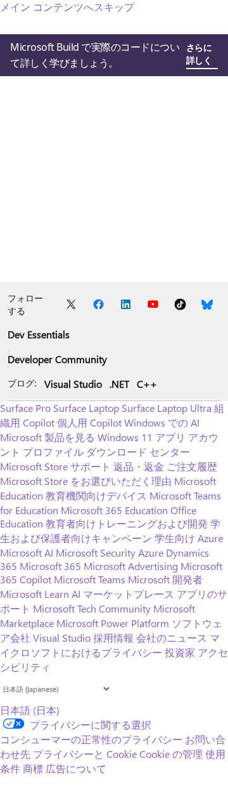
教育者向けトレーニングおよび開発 (127, 523)
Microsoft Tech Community (92, 608)
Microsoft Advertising (131, 566)
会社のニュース (171, 637)
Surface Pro (25, 407)
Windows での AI (162, 422)
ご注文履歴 (192, 466)
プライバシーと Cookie (85, 753)
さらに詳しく (199, 53)
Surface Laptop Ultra (167, 407)
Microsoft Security (96, 552)
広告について (76, 768)
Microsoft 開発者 (165, 579)
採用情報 (113, 637)
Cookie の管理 (171, 753)
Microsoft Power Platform (112, 623)
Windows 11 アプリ (142, 437)
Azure (150, 552)
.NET (119, 383)
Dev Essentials (39, 334)
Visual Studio (73, 383)
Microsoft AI (26, 552)
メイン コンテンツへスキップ (67, 6)
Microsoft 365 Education (114, 510)
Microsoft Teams (89, 579)
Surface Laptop (86, 407)
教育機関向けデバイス (96, 495)
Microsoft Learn (34, 593)
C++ (147, 383)
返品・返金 (138, 466)
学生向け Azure (189, 538)
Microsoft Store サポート (55, 466)
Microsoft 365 (50, 566)
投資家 (180, 652)
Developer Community (57, 359)
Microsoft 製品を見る (47, 437)
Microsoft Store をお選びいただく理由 (86, 480)
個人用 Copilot (89, 422)
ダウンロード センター (138, 451)
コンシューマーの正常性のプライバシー (91, 739)
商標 (33, 768)
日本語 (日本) (30, 710)
